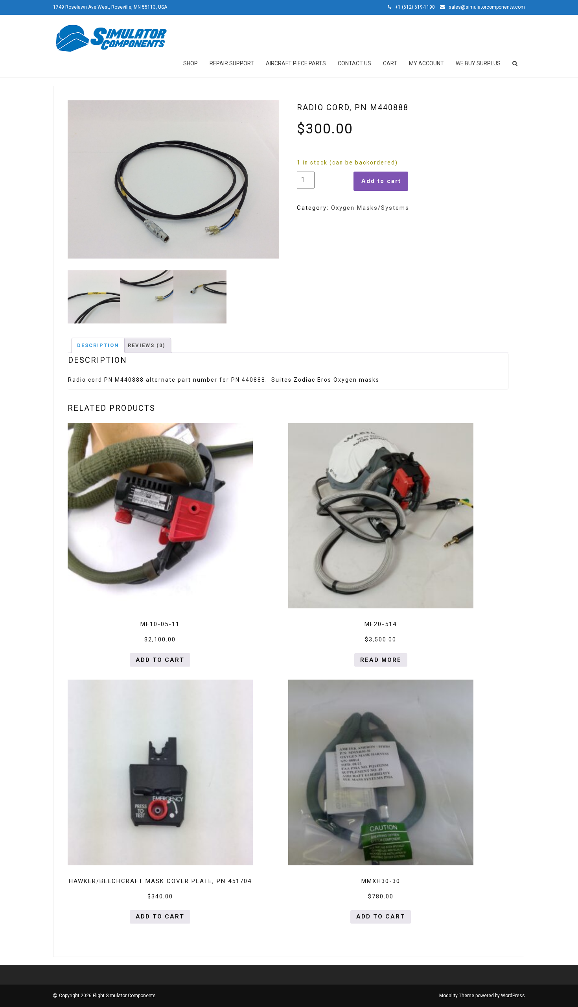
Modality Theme (456, 995)
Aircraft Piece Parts (296, 63)
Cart (390, 63)
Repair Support (232, 63)
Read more (380, 659)
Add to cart (381, 181)
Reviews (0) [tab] (147, 345)
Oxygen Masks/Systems (370, 207)
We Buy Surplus (478, 63)
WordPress (513, 995)
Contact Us (354, 63)
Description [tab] (98, 345)
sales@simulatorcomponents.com (487, 7)
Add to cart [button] (160, 659)
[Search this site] (515, 63)
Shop (190, 63)
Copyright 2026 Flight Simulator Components (107, 995)
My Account (426, 63)
